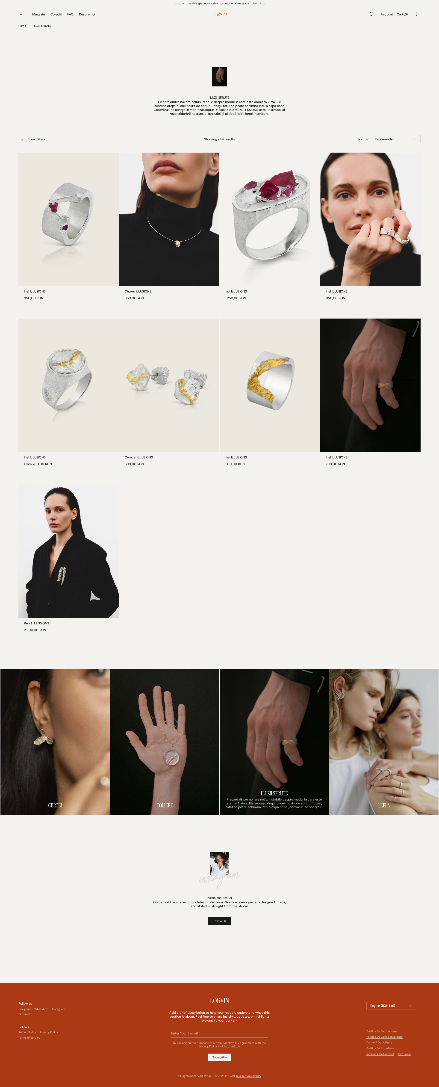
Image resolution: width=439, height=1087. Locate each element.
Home (22, 25)
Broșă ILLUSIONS (36, 623)
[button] (371, 14)
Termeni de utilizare (379, 1042)
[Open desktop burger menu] (22, 14)
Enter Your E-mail (184, 1033)
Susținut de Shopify (248, 1076)
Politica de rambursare (381, 1031)
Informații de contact (380, 1054)
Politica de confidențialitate (384, 1037)
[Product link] (68, 226)
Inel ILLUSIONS (35, 291)
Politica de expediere (380, 1048)
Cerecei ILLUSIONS (139, 457)
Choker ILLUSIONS (138, 291)
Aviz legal (404, 1054)
